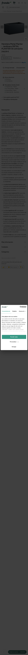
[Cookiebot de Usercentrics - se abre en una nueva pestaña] (20, 307)
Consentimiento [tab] (6, 311)
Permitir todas (14, 336)
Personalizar (13, 341)
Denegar (14, 346)
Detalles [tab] (14, 311)
